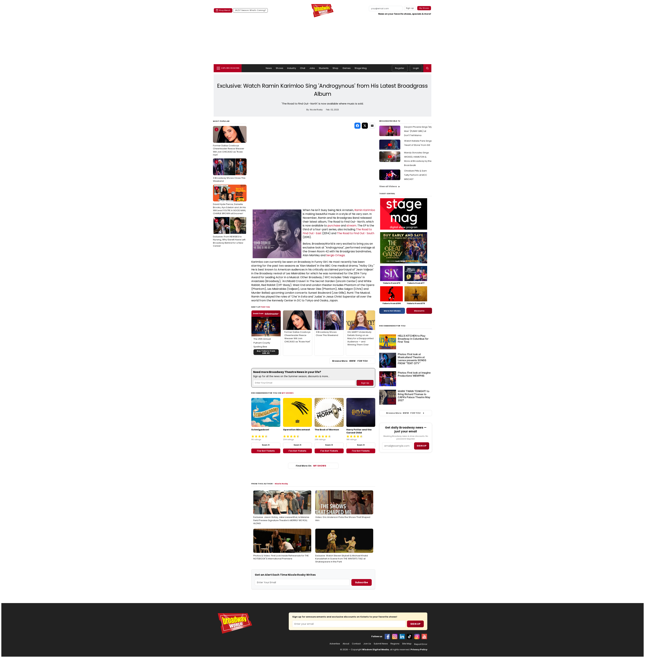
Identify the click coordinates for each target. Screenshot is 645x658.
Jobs (312, 68)
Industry (291, 68)
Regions (395, 643)
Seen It (266, 444)
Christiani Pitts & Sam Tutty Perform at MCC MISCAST (415, 175)
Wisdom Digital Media (375, 649)
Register (399, 68)
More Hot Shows (392, 310)
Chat (302, 68)
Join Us (367, 643)
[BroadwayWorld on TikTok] (409, 636)
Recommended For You (392, 326)
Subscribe (361, 582)
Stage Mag (361, 68)
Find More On (311, 465)
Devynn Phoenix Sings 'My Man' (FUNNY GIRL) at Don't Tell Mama (418, 131)
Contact (356, 643)
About (346, 643)
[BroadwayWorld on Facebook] (387, 636)
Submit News (381, 643)
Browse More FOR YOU (350, 361)
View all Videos (388, 186)
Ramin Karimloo (364, 210)
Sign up (421, 445)
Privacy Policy (419, 649)
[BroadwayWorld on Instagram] (395, 636)
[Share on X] (365, 126)
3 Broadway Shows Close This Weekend (229, 171)
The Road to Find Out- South (355, 233)
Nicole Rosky (281, 483)
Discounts (419, 310)
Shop (335, 68)
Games (346, 68)
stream (351, 225)
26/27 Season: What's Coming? (250, 10)
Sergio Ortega (335, 255)
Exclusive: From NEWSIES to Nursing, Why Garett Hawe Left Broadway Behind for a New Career (229, 233)
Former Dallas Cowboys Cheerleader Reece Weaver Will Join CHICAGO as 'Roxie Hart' (228, 142)
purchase (334, 225)
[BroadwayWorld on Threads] (417, 636)
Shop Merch (224, 10)
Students (324, 68)
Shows (279, 68)
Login (416, 68)
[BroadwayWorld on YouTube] (424, 636)
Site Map (407, 643)
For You (265, 307)
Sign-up (410, 8)
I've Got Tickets (266, 450)
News (269, 68)
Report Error (420, 644)
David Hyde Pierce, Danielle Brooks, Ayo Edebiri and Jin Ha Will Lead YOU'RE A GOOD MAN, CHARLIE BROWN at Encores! (229, 201)
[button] (427, 68)
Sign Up (415, 624)
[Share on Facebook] (357, 126)
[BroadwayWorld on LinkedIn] (402, 636)
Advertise (335, 643)
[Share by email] (372, 126)
